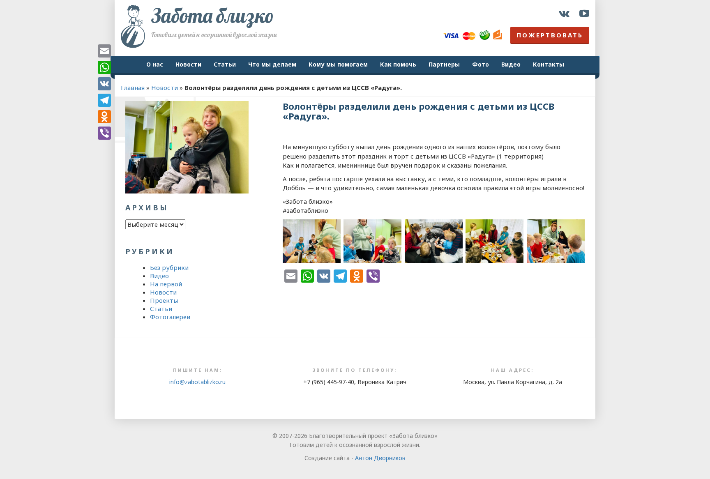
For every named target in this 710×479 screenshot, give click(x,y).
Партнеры (444, 64)
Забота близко (212, 15)
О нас (154, 64)
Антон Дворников (380, 458)
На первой (166, 284)
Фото (480, 64)
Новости (188, 64)
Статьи (225, 64)
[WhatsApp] (104, 67)
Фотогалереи (170, 317)
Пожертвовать (549, 35)
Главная (133, 87)
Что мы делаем (272, 64)
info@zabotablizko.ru (197, 382)
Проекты (164, 300)
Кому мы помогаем (338, 64)
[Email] (104, 51)
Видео (511, 64)
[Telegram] (104, 100)
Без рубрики (169, 267)
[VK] (104, 84)
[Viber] (104, 133)
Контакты (548, 64)
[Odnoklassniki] (104, 116)
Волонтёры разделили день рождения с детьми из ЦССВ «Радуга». (418, 111)
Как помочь (398, 64)
